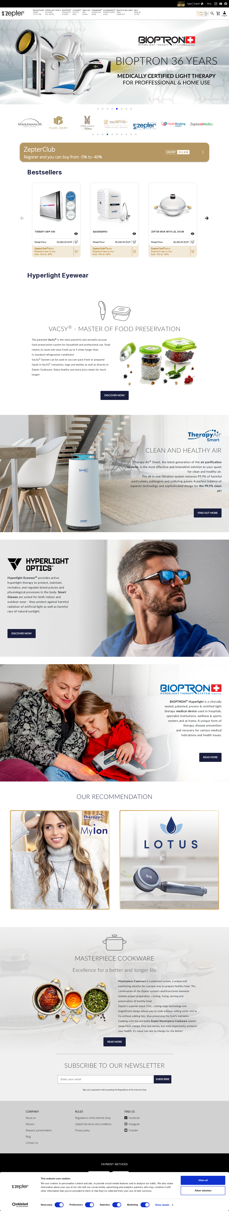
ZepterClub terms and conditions (93, 1124)
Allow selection (203, 1190)
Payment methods (114, 1164)
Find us (129, 1111)
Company (32, 1111)
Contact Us (32, 1143)
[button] (6, 63)
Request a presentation (39, 1130)
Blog (28, 1136)
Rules (79, 1111)
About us (31, 1118)
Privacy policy (82, 1130)
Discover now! (114, 395)
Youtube (133, 1130)
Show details (162, 1205)
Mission (30, 1124)
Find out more (208, 513)
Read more (210, 757)
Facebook (134, 1118)
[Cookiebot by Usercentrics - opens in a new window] (20, 1205)
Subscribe (162, 1079)
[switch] (89, 1204)
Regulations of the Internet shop (132, 1089)
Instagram (134, 1124)
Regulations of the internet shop (93, 1118)
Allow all (203, 1180)
